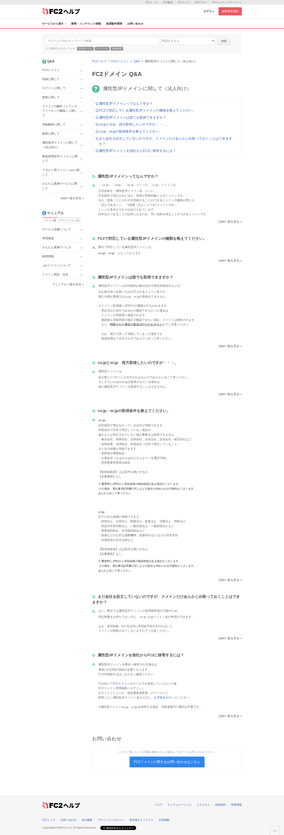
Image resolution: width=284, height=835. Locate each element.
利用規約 (220, 804)
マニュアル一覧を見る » (68, 284)
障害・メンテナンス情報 (86, 23)
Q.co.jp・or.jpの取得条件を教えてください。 (129, 131)
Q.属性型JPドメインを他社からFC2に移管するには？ (136, 151)
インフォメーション (179, 804)
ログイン (209, 11)
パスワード (102, 48)
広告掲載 (164, 819)
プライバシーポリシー (110, 819)
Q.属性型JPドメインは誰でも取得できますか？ (131, 117)
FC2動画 (168, 2)
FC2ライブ (184, 2)
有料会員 (116, 48)
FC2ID (111, 669)
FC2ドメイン (120, 61)
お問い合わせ (135, 23)
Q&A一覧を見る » (230, 221)
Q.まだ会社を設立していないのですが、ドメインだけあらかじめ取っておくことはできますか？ (164, 141)
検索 (224, 40)
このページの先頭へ (274, 831)
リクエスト (203, 804)
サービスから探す (53, 23)
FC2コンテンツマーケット (227, 2)
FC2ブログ (201, 2)
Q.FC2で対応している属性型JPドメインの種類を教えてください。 (146, 110)
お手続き (160, 697)
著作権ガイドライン (141, 819)
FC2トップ (152, 2)
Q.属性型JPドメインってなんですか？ (124, 103)
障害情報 (236, 804)
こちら (125, 674)
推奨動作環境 (114, 23)
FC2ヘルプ (99, 61)
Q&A (137, 61)
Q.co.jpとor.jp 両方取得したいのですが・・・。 (132, 124)
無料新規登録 (230, 11)
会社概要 (86, 819)
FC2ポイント (85, 48)
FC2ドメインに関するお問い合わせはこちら (167, 762)
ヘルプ (158, 804)
